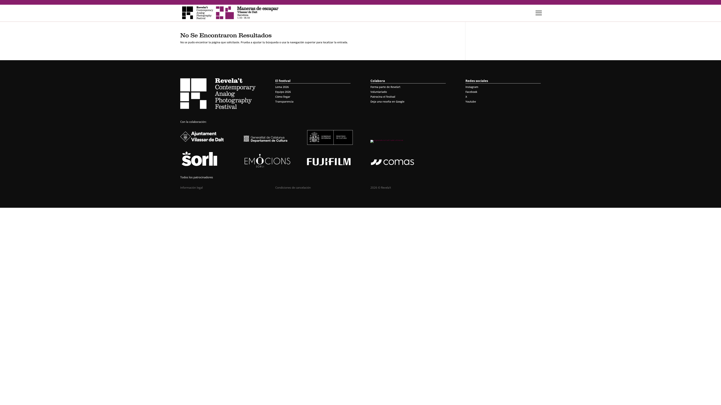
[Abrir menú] (539, 13)
